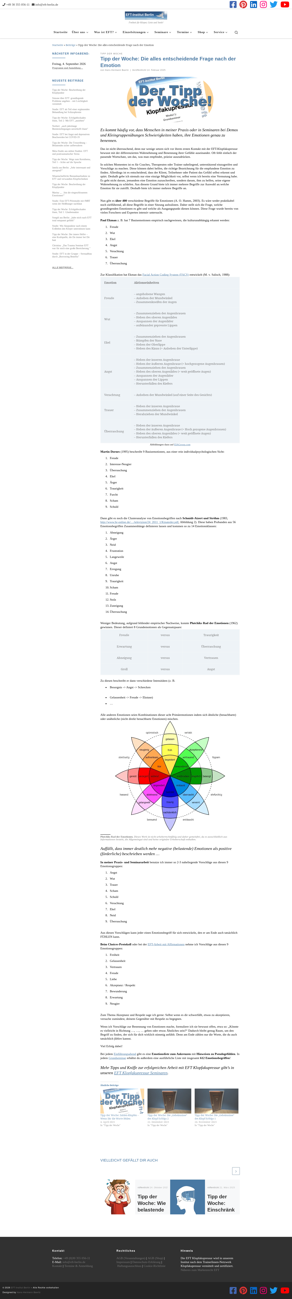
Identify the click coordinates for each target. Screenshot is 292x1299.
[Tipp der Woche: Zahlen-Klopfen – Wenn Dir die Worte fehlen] (122, 1101)
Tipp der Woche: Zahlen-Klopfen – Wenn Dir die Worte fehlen (119, 1117)
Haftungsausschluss (129, 1266)
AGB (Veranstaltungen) (130, 1258)
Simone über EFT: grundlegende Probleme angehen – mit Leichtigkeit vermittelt (70, 101)
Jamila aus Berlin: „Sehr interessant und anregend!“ (71, 169)
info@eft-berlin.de (74, 1262)
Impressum (123, 1262)
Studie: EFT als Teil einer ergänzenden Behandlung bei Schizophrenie (71, 110)
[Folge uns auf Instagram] (263, 4)
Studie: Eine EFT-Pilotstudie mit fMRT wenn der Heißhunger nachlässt (71, 202)
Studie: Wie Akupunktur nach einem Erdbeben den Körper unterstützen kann (71, 227)
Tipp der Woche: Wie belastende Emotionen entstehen (152, 1210)
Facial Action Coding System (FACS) (165, 274)
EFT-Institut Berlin (20, 1287)
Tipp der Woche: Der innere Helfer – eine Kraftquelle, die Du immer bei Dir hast (71, 237)
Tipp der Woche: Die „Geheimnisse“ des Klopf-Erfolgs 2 (167, 1117)
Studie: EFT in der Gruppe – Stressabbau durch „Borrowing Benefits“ (72, 255)
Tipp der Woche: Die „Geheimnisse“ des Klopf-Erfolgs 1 (214, 1117)
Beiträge (71, 45)
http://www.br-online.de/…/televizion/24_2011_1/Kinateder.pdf (139, 522)
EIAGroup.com (182, 444)
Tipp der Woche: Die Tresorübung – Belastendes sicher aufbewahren (69, 144)
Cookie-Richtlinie (154, 1266)
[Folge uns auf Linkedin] (253, 4)
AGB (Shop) (155, 1258)
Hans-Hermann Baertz (117, 70)
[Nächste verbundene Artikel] (236, 1171)
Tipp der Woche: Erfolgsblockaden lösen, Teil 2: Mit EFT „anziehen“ (69, 119)
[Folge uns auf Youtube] (285, 4)
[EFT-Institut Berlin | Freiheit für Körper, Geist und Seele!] (146, 15)
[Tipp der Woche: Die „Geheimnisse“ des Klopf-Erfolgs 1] (216, 1101)
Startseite (57, 45)
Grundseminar (117, 1058)
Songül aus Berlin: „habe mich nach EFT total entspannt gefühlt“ (72, 219)
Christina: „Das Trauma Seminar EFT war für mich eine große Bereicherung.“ (71, 247)
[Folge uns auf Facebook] (233, 4)
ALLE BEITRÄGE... (62, 267)
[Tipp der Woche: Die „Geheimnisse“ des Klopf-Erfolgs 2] (169, 1101)
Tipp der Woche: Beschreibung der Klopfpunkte (69, 91)
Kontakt (57, 1266)
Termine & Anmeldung (78, 1266)
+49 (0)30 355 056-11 (76, 1258)
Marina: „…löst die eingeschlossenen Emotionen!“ (69, 194)
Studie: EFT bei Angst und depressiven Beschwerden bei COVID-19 (71, 135)
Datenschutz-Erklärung (146, 1262)
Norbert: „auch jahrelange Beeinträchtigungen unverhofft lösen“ (70, 127)
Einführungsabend (125, 1054)
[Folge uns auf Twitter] (274, 4)
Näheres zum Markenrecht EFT (200, 1270)
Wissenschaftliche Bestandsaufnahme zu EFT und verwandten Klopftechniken (71, 177)
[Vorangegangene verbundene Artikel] (228, 1171)
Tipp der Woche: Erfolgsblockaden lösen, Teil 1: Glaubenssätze (69, 210)
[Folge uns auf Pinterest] (243, 4)
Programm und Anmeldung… (67, 68)
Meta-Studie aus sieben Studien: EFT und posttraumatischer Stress (70, 152)
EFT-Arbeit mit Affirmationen (166, 944)
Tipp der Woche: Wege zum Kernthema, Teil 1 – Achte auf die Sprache (71, 160)
